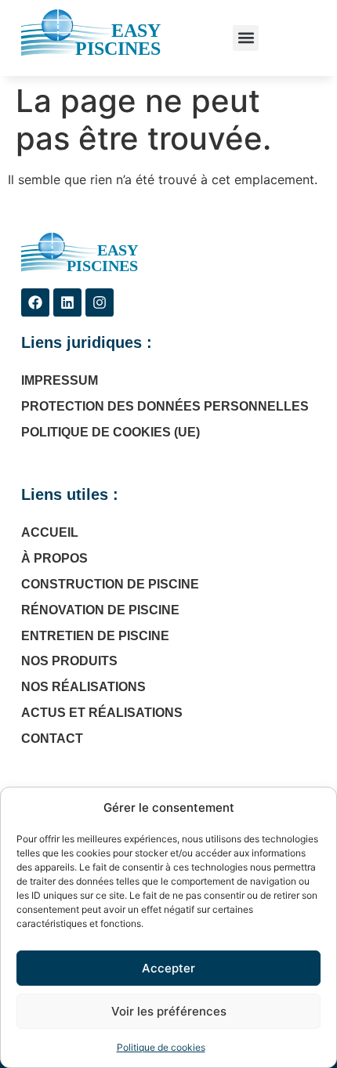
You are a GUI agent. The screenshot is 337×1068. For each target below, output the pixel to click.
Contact (52, 738)
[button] (246, 38)
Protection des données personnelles (165, 406)
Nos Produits (69, 661)
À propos (54, 558)
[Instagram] (99, 302)
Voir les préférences (168, 1011)
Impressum (59, 380)
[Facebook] (35, 302)
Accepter (168, 968)
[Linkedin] (67, 302)
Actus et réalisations (102, 712)
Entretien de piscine (95, 636)
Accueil (49, 532)
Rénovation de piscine (100, 610)
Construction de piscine (110, 584)
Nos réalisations (83, 686)
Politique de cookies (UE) (110, 432)
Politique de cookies (161, 1047)
